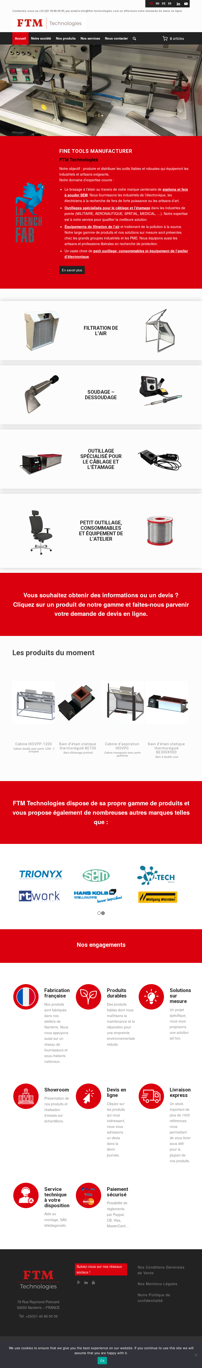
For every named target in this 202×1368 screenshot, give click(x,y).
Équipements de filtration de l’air (92, 226)
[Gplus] (78, 1282)
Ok (102, 1361)
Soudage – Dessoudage (101, 394)
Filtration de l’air (101, 330)
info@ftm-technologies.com (100, 11)
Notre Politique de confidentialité (154, 1297)
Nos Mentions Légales (157, 1283)
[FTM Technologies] (49, 23)
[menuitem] (20, 38)
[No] (195, 1354)
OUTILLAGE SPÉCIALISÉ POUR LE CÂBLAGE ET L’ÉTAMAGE (101, 459)
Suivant (191, 86)
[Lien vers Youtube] (186, 3)
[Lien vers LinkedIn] (178, 3)
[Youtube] (93, 1282)
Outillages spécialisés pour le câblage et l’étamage (107, 207)
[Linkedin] (86, 1282)
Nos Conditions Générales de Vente (161, 1270)
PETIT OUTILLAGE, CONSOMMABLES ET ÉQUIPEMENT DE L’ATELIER (101, 531)
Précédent (11, 86)
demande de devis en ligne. (164, 11)
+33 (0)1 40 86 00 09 (51, 11)
